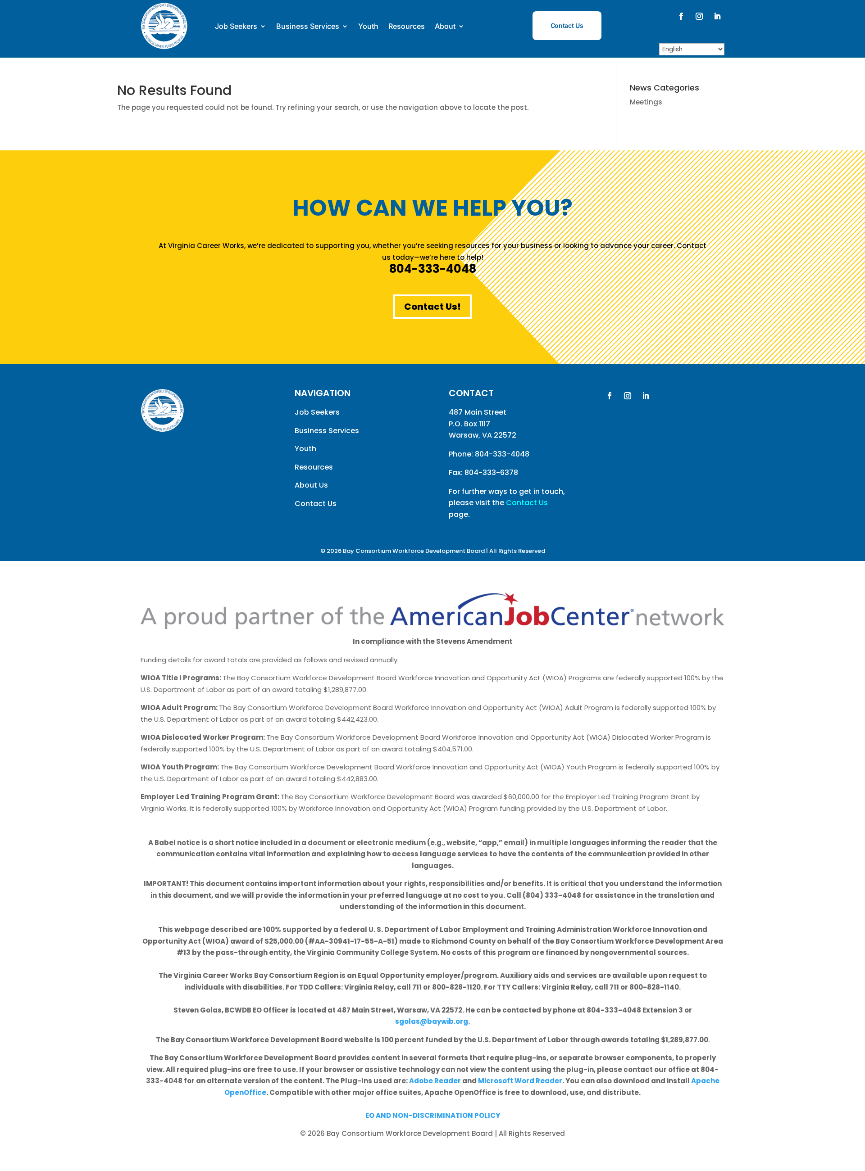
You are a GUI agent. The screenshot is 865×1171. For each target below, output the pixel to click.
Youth (368, 26)
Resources (406, 26)
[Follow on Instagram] (699, 16)
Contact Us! (432, 306)
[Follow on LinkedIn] (717, 16)
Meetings (646, 102)
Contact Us (567, 25)
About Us (311, 485)
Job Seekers (236, 26)
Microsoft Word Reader (520, 1080)
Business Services (307, 26)
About (445, 26)
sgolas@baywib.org (431, 1021)
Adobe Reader (435, 1080)
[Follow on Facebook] (681, 16)
